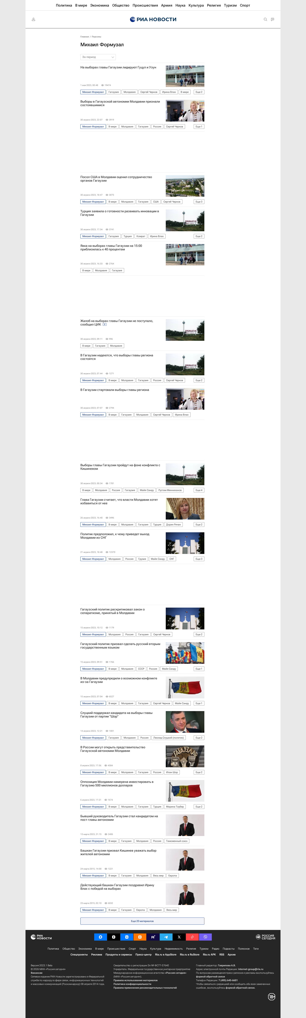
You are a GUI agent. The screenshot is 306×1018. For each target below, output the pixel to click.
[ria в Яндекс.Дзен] (113, 937)
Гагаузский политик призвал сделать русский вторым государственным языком (120, 645)
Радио (215, 948)
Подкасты (228, 948)
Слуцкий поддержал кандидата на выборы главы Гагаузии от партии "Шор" (116, 714)
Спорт (132, 948)
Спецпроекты (79, 954)
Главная (84, 36)
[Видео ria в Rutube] (153, 937)
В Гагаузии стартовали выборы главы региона (114, 390)
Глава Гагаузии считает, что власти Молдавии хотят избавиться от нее (119, 501)
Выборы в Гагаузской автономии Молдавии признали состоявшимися (120, 103)
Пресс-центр (143, 954)
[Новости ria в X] (179, 937)
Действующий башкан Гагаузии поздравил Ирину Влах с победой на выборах (117, 886)
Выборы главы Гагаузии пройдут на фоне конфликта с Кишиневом (120, 466)
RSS (221, 954)
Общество (69, 948)
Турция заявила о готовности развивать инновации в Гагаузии (119, 213)
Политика (53, 948)
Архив (232, 954)
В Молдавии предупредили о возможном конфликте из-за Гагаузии (118, 680)
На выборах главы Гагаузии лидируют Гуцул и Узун (118, 67)
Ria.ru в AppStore (165, 954)
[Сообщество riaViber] (205, 937)
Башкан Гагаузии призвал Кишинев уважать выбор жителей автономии (118, 852)
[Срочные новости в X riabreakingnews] (192, 937)
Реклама (96, 954)
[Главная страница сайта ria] (153, 19)
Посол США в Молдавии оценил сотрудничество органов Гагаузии (116, 178)
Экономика (85, 948)
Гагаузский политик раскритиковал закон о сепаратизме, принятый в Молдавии (112, 611)
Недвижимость (174, 948)
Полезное (244, 948)
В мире (99, 948)
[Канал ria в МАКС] (100, 937)
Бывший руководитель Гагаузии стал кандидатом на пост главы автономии (119, 817)
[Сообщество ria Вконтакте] (126, 937)
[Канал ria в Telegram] (166, 937)
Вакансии (36, 972)
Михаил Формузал (102, 44)
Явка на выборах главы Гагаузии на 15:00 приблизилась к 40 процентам (111, 247)
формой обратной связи (210, 976)
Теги (256, 948)
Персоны (96, 36)
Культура (155, 948)
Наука (143, 948)
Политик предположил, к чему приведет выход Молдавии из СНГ (114, 535)
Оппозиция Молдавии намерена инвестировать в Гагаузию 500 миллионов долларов (117, 783)
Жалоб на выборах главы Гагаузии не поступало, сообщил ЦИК (116, 322)
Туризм (204, 948)
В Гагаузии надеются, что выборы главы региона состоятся (116, 357)
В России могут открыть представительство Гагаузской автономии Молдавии (112, 749)
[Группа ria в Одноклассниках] (140, 937)
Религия (191, 948)
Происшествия (116, 948)
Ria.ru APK (209, 954)
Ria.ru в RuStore (189, 954)
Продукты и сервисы (119, 954)
